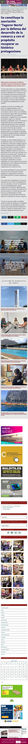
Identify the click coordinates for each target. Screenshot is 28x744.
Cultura (2, 610)
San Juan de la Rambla (16, 12)
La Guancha (9, 10)
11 (6, 670)
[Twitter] (11, 224)
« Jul (2, 682)
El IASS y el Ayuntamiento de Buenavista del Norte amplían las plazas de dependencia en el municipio (13, 335)
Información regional (4, 625)
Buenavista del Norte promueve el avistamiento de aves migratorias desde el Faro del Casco (13, 309)
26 (10, 676)
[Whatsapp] (17, 224)
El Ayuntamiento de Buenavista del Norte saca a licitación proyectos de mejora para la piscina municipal (13, 361)
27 (13, 676)
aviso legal (23, 742)
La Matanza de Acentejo (16, 10)
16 (25, 670)
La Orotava (3, 632)
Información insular (4, 622)
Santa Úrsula (3, 652)
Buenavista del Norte (5, 9)
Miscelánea (3, 642)
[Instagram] (16, 533)
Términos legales (6, 509)
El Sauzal (12, 9)
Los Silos (2, 639)
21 (17, 673)
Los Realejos (18, 11)
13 (13, 670)
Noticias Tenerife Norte (8, 507)
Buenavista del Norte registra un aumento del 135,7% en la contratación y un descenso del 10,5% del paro (13, 387)
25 (6, 676)
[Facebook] (4, 224)
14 (17, 670)
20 (13, 673)
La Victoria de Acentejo (10, 11)
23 (25, 673)
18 (6, 673)
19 (10, 673)
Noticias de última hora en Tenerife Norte (11, 506)
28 (17, 676)
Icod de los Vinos (4, 620)
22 (21, 673)
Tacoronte (7, 13)
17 (2, 673)
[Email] (24, 224)
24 (2, 676)
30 (25, 676)
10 (2, 670)
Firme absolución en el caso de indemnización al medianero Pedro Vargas (14, 731)
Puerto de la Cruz (7, 12)
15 (21, 670)
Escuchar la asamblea (4, 213)
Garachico (22, 9)
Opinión (2, 644)
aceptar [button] (18, 742)
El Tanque (17, 9)
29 (21, 676)
